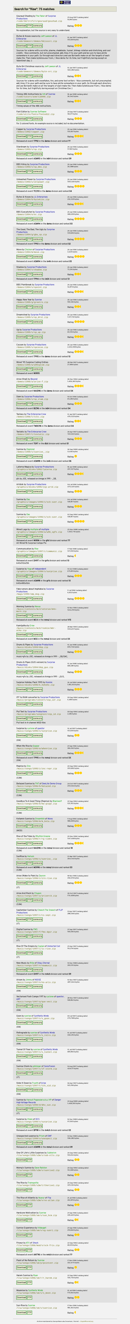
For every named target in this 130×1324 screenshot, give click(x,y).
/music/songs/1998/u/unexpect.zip (36, 1139)
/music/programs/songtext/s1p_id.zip (38, 714)
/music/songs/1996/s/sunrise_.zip (36, 859)
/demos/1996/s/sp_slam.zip (32, 399)
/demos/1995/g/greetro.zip (32, 302)
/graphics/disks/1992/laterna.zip (36, 469)
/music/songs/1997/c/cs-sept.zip (36, 915)
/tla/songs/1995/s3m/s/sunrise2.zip (38, 1170)
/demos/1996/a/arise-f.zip (32, 382)
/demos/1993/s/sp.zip (29, 149)
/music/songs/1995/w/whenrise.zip (36, 748)
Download (21, 26)
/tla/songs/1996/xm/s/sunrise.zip (36, 1308)
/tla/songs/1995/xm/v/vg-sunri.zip (37, 1230)
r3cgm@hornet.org (86, 1321)
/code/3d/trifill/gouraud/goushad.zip (39, 21)
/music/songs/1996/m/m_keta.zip (35, 821)
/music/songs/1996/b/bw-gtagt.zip (36, 804)
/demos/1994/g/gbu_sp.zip (31, 235)
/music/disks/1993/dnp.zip (32, 647)
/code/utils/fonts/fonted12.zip (35, 114)
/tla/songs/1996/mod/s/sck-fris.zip (38, 1245)
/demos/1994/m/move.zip (30, 252)
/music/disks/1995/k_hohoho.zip (35, 685)
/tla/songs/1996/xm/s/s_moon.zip (36, 1293)
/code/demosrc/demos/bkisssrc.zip (36, 41)
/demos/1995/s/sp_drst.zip (32, 317)
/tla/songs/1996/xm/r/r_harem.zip (36, 1278)
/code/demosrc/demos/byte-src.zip (36, 71)
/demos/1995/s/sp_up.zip (31, 332)
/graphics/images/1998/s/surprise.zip (39, 571)
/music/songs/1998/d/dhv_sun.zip (36, 1105)
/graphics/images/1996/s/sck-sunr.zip (39, 517)
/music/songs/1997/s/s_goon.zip (35, 1018)
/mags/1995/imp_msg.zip (30, 594)
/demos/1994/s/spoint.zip (31, 287)
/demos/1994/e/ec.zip (29, 214)
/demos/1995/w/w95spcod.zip (32, 365)
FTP (29, 26)
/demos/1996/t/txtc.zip (30, 417)
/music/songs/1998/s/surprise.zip (36, 1122)
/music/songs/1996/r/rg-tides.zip (36, 839)
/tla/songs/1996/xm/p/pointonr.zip (37, 1263)
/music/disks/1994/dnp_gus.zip (34, 667)
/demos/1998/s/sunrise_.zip (32, 452)
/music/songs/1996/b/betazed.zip (36, 786)
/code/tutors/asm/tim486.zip (33, 97)
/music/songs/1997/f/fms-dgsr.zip (36, 932)
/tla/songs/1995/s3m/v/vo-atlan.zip (38, 1200)
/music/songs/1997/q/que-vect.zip (36, 1002)
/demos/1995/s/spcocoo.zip (32, 347)
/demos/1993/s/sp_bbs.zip (31, 167)
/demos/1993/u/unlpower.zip (32, 182)
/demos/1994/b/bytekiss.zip (32, 199)
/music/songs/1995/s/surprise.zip (36, 731)
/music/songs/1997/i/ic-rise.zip (36, 949)
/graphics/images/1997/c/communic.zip (39, 551)
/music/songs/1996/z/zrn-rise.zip (36, 878)
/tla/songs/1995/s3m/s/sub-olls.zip (38, 1155)
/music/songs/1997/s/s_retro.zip (36, 1035)
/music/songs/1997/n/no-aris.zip (36, 982)
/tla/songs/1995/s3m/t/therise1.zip (38, 1185)
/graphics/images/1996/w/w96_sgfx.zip (39, 532)
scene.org (37, 26)
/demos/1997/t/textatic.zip (32, 434)
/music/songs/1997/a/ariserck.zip (36, 896)
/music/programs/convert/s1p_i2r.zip (38, 700)
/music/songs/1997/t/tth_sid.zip (36, 1086)
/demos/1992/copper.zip (30, 132)
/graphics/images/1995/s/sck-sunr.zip (39, 502)
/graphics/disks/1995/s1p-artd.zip (37, 487)
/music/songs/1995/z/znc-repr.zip (36, 769)
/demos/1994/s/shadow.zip (31, 270)
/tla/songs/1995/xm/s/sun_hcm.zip (36, 1215)
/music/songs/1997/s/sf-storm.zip (36, 1069)
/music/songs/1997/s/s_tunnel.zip (36, 1052)
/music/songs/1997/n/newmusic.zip (36, 966)
